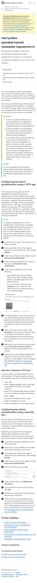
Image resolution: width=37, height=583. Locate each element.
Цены (25, 574)
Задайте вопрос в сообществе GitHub (14, 554)
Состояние (19, 574)
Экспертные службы (7, 576)
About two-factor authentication (15, 522)
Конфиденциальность (8, 574)
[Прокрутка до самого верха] (33, 579)
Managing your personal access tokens (17, 539)
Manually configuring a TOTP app (15, 370)
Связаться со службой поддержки (14, 557)
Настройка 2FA (8, 10)
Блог (17, 576)
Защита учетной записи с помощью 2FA (16, 8)
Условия (17, 572)
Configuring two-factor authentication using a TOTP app (18, 183)
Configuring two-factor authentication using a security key (18, 363)
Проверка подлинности (11, 6)
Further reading (9, 518)
